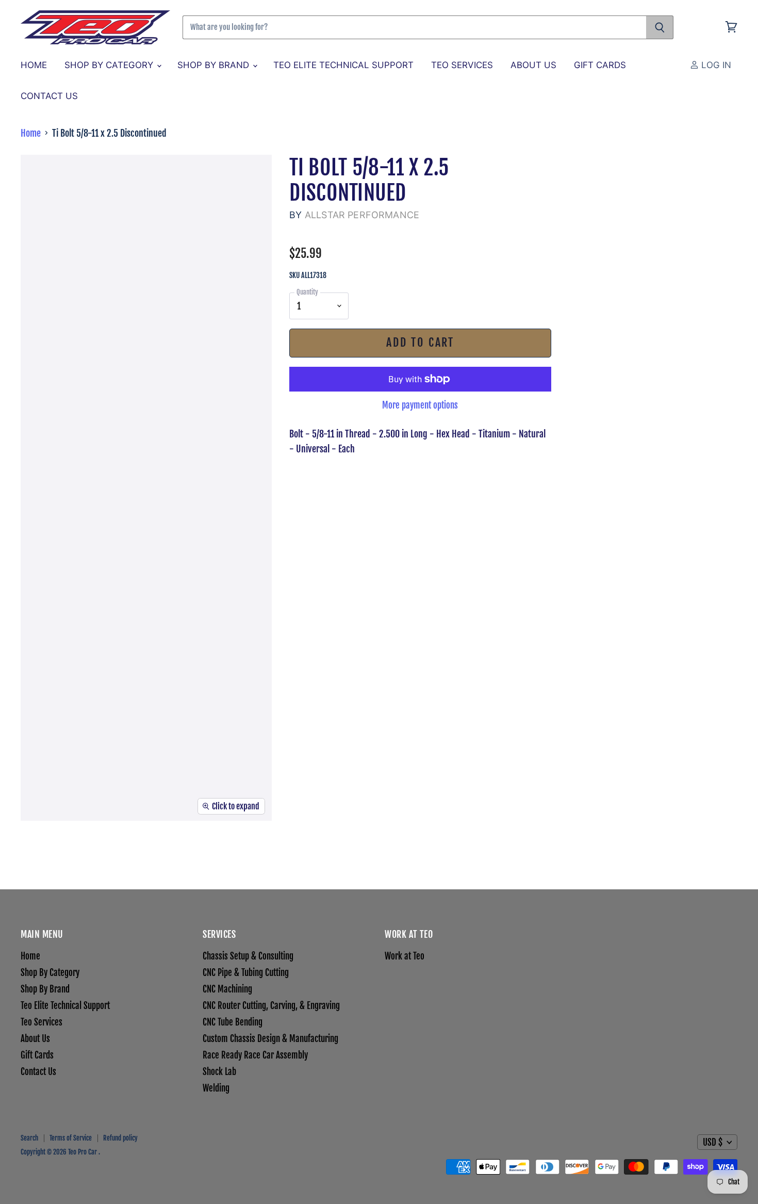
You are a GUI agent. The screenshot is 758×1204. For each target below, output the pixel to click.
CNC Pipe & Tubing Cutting (246, 972)
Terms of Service (71, 1138)
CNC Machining (227, 989)
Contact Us (49, 96)
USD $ (712, 1142)
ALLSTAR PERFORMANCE (362, 214)
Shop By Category (110, 65)
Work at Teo (404, 956)
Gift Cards (600, 65)
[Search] (659, 27)
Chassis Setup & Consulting (248, 956)
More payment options (420, 405)
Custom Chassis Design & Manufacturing (270, 1038)
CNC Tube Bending (232, 1022)
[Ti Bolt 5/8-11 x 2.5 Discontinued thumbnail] (28, 851)
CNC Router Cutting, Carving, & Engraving (271, 1005)
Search (29, 1138)
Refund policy (120, 1138)
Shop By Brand (214, 65)
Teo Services (462, 65)
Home (34, 65)
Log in (715, 65)
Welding (216, 1088)
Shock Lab (219, 1071)
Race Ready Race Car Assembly (255, 1055)
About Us (533, 65)
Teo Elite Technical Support (343, 65)
